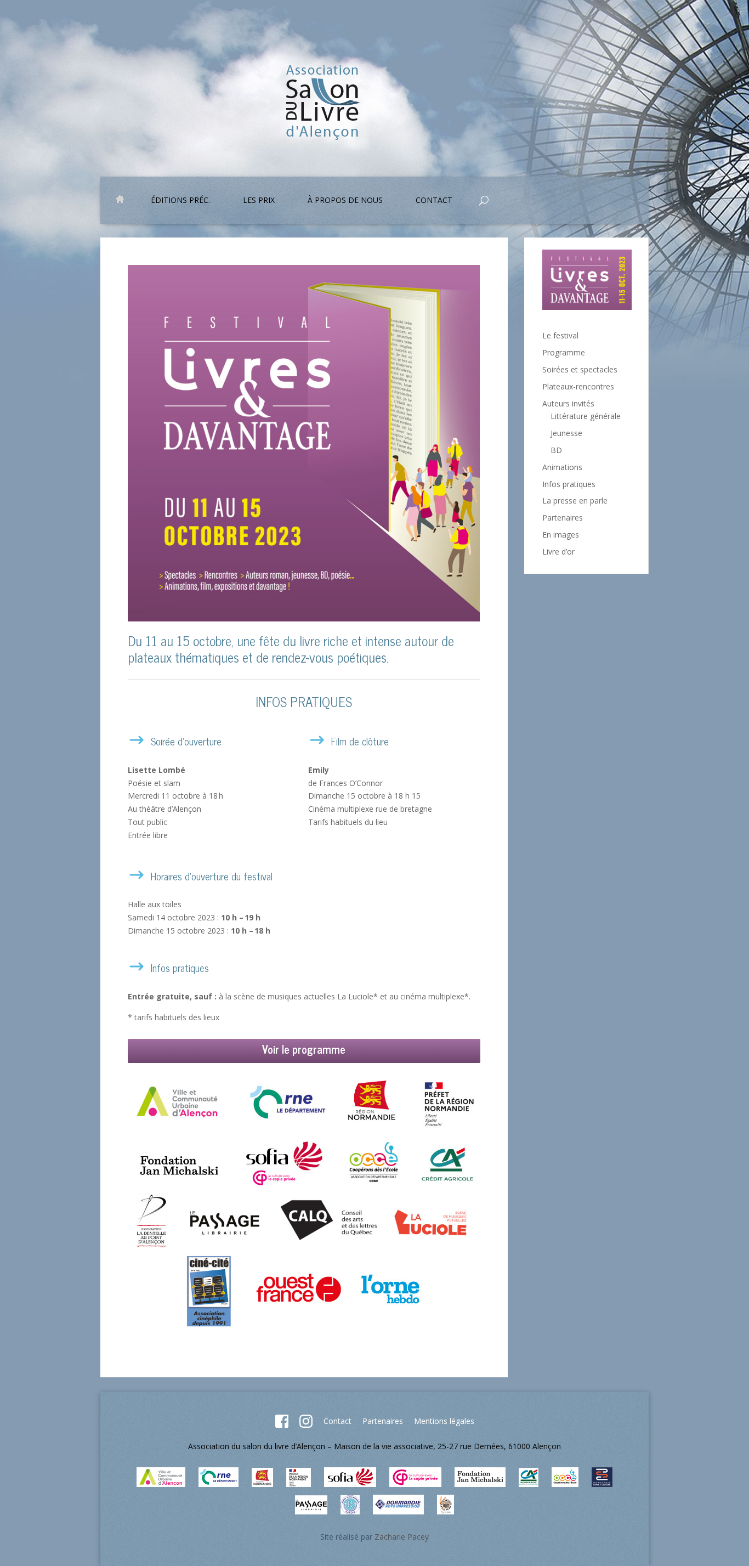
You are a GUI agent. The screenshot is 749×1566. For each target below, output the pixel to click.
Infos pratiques (568, 484)
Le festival (560, 335)
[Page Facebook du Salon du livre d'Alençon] (281, 1425)
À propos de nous (345, 200)
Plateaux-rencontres (578, 386)
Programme (563, 352)
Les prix (259, 200)
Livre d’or (558, 551)
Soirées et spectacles (579, 369)
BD (556, 450)
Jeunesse (566, 433)
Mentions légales (444, 1421)
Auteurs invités (568, 403)
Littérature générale (586, 416)
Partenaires (562, 517)
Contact (337, 1421)
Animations (562, 467)
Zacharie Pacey (401, 1536)
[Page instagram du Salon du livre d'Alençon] (306, 1425)
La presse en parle (575, 500)
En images (560, 534)
